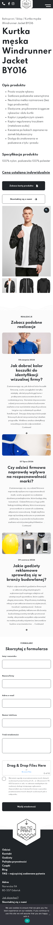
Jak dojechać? (10, 898)
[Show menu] (48, 6)
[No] (49, 914)
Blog (4, 870)
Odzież (6, 850)
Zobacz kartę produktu (21, 186)
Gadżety (7, 858)
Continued (26, 427)
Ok (27, 921)
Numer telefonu (9, 715)
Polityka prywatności (14, 862)
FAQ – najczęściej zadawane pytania (23, 874)
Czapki (6, 866)
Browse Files (26, 772)
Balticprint (8, 19)
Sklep (19, 19)
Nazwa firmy (8, 676)
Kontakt (7, 854)
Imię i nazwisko (9, 656)
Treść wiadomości (10, 735)
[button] (46, 210)
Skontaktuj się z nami (21, 199)
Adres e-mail (8, 695)
